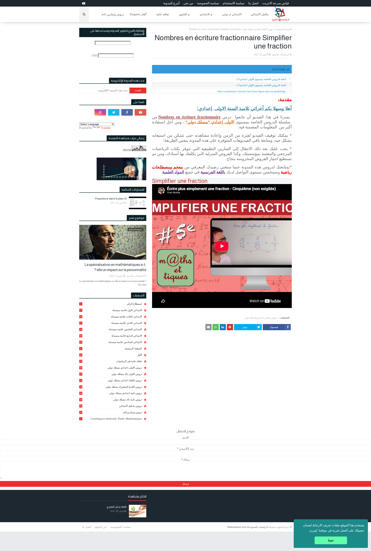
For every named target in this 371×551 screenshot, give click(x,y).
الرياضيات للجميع (280, 54)
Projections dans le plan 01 (111, 198)
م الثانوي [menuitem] (184, 14)
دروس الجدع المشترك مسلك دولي (111, 386)
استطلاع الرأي (111, 303)
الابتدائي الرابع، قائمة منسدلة (111, 335)
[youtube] (83, 3)
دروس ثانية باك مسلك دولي (111, 399)
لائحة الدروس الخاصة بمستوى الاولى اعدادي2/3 (261, 79)
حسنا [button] (331, 540)
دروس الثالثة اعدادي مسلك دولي (111, 380)
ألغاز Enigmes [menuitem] (138, 14)
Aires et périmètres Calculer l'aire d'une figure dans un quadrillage (251, 91)
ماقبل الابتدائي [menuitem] (259, 14)
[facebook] (127, 112)
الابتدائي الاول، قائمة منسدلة (111, 310)
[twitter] (113, 112)
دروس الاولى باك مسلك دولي (111, 374)
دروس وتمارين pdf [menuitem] (113, 14)
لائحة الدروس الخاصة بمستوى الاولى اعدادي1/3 (261, 85)
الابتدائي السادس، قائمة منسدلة (111, 342)
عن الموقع (101, 526)
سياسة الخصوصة (208, 3)
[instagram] (100, 112)
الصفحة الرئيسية (284, 29)
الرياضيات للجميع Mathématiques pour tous (247, 527)
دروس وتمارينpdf (111, 412)
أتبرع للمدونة (171, 3)
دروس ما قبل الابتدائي (111, 405)
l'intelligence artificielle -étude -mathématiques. (111, 418)
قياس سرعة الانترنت (275, 3)
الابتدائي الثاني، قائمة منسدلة (111, 323)
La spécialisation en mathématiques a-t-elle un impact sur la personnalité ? (115, 267)
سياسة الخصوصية (121, 526)
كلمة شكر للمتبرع (117, 506)
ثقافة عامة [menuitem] (162, 14)
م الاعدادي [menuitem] (206, 14)
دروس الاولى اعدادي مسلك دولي (258, 29)
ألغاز (111, 354)
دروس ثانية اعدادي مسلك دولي (111, 393)
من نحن (188, 3)
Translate (106, 127)
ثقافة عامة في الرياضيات (111, 361)
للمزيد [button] (313, 530)
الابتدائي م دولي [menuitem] (232, 14)
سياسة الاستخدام (233, 3)
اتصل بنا (253, 3)
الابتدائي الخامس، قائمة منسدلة (111, 329)
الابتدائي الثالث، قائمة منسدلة (111, 316)
